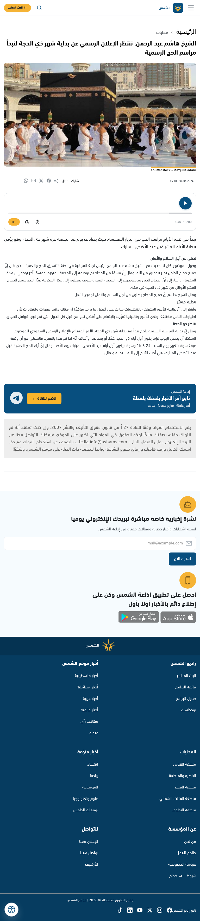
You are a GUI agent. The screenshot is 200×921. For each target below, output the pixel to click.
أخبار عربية (90, 699)
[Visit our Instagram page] (162, 910)
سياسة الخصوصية (182, 864)
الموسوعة (90, 787)
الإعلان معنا (88, 842)
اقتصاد (92, 764)
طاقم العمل (186, 853)
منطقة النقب (185, 787)
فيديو (93, 733)
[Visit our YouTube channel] (142, 910)
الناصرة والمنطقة (182, 776)
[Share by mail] (35, 181)
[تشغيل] (185, 203)
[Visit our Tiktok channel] (122, 910)
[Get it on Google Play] (138, 617)
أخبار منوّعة (87, 752)
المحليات (188, 752)
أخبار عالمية (89, 710)
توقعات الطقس (85, 810)
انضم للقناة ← (44, 399)
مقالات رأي (89, 722)
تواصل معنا (89, 853)
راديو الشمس (183, 663)
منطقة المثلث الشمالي (177, 799)
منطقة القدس (184, 764)
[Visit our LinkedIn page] (132, 910)
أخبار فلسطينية (86, 676)
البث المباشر (15, 7)
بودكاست (188, 710)
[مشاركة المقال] (58, 181)
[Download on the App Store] (178, 617)
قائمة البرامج (185, 687)
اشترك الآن (182, 559)
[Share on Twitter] (43, 181)
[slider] (100, 213)
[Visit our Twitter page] (152, 910)
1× (14, 222)
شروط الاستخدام (182, 876)
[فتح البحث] (39, 8)
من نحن (190, 842)
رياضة (94, 776)
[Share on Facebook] (50, 181)
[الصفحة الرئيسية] (170, 8)
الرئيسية (186, 32)
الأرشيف (91, 864)
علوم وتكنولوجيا (85, 799)
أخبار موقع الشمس (80, 663)
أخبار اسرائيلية (87, 687)
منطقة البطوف (184, 810)
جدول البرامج (186, 699)
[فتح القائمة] (191, 8)
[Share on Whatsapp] (28, 181)
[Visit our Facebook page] (169, 910)
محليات (162, 33)
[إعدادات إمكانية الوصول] (11, 909)
